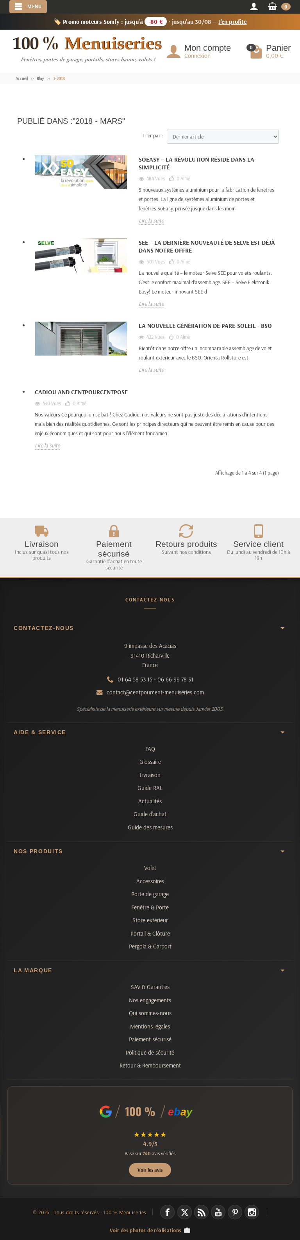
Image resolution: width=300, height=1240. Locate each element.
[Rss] (201, 1212)
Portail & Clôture (150, 933)
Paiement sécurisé (150, 1039)
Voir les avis (150, 1170)
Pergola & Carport (150, 946)
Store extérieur (150, 920)
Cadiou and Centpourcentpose (81, 392)
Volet (150, 868)
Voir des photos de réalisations (146, 1230)
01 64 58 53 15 (135, 679)
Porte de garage (150, 894)
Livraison (150, 775)
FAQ (150, 749)
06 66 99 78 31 (175, 679)
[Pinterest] (235, 1212)
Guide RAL (150, 788)
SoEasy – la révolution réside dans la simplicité (196, 163)
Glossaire (150, 761)
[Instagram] (252, 1212)
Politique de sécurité (150, 1052)
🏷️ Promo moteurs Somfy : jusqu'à (150, 21)
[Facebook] (167, 1212)
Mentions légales (150, 1026)
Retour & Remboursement (150, 1065)
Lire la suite (151, 220)
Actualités (150, 801)
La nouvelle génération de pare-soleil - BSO (205, 325)
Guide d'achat (150, 814)
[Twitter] (184, 1212)
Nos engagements (150, 1000)
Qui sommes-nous (150, 1013)
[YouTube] (218, 1212)
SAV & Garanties (150, 987)
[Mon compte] (253, 7)
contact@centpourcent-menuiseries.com (155, 692)
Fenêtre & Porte (150, 907)
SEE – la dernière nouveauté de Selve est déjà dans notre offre (207, 246)
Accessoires (150, 881)
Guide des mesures (150, 827)
